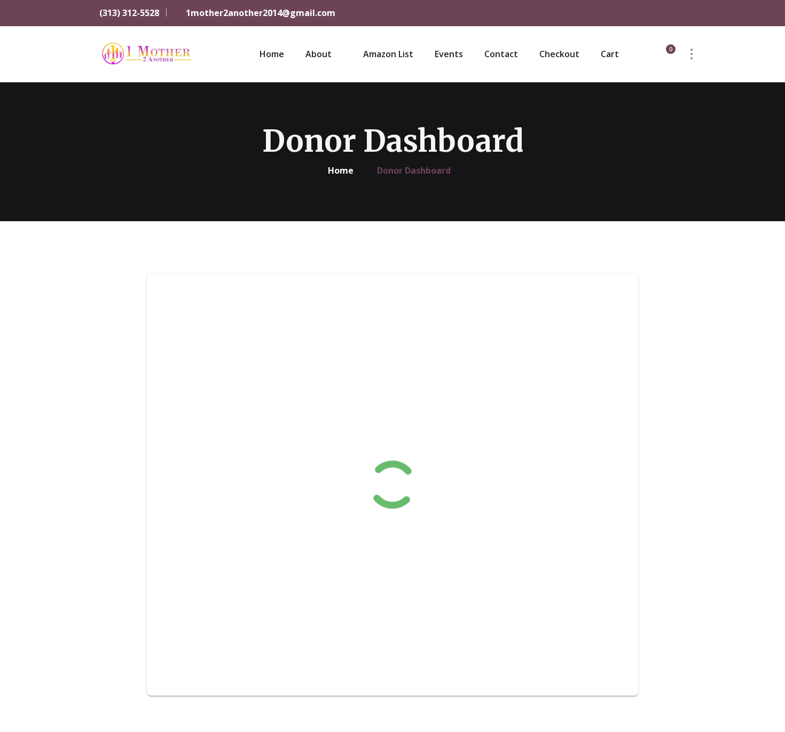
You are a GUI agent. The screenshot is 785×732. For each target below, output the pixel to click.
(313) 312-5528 (128, 13)
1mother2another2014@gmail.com (259, 13)
